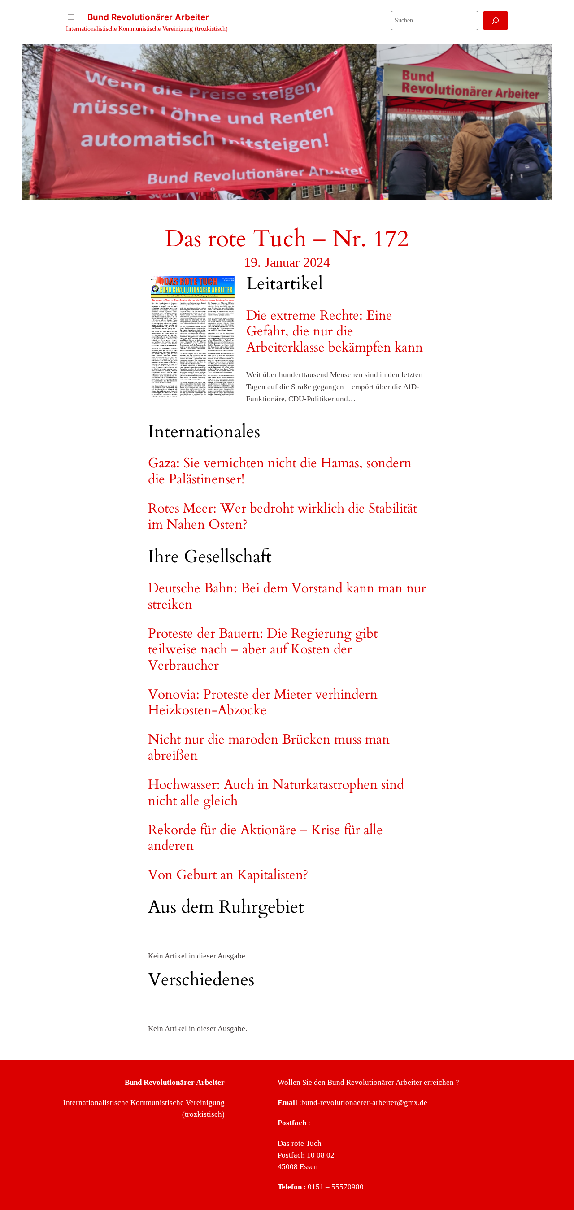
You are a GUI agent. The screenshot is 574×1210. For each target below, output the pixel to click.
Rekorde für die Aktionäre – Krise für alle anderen (265, 838)
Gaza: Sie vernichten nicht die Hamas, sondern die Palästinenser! (280, 471)
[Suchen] (495, 20)
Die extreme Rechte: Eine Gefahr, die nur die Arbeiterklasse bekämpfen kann (334, 332)
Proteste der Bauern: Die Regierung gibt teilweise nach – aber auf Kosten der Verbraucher (263, 650)
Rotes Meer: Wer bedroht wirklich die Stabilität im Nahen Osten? (282, 517)
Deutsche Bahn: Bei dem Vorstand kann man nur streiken (287, 597)
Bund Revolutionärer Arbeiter (148, 17)
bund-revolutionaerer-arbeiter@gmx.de (364, 1102)
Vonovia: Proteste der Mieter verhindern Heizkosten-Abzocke (263, 703)
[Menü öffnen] (71, 17)
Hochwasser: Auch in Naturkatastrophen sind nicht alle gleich (276, 793)
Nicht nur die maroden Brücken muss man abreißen (269, 748)
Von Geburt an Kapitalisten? (228, 875)
